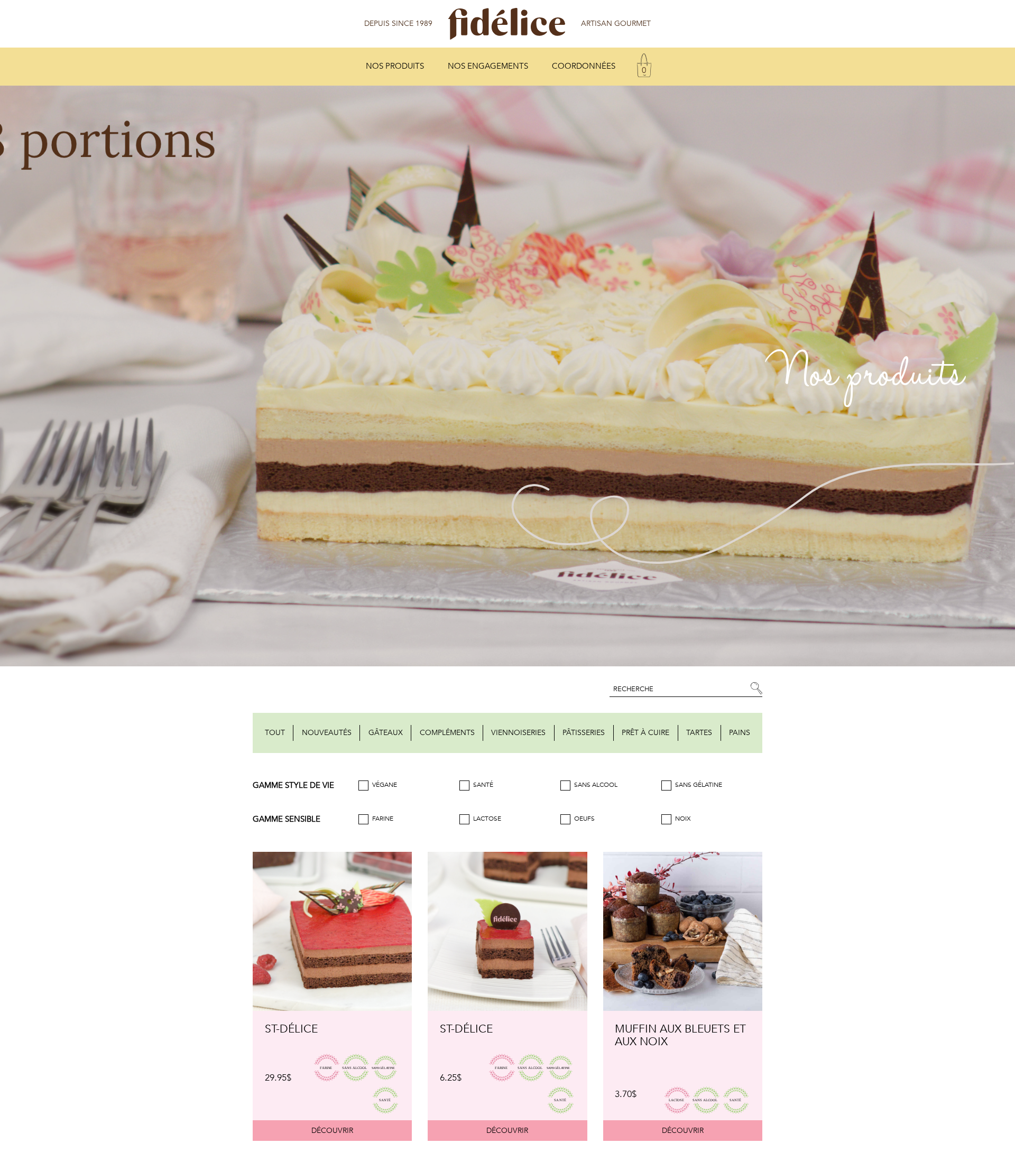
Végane (384, 785)
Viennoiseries (518, 733)
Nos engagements (488, 66)
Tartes (699, 733)
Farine (382, 819)
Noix (683, 819)
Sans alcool (595, 785)
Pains (739, 733)
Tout (275, 733)
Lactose (487, 819)
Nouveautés (327, 733)
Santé (483, 785)
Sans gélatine (698, 785)
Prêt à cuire (645, 733)
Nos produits (395, 66)
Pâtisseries (583, 733)
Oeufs (584, 819)
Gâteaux (385, 733)
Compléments (447, 733)
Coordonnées (583, 66)
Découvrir (332, 1131)
